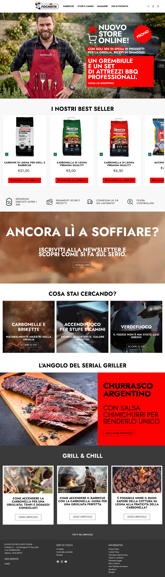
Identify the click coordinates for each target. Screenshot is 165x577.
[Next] (160, 55)
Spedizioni (112, 569)
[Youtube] (65, 561)
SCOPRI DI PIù (28, 345)
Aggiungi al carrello (26, 180)
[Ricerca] (148, 6)
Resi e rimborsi (114, 563)
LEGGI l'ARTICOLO (28, 517)
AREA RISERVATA (11, 558)
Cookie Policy (114, 552)
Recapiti (59, 555)
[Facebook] (57, 561)
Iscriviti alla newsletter (64, 552)
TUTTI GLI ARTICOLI (82, 534)
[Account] (153, 6)
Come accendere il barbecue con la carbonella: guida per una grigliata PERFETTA (82, 501)
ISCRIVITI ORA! (82, 265)
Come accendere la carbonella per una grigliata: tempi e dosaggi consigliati (28, 503)
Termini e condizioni (116, 557)
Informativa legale (115, 560)
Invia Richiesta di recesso (118, 566)
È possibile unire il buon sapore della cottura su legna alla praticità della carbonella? (137, 502)
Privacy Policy (114, 549)
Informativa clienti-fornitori (118, 555)
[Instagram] (61, 561)
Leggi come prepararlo (119, 433)
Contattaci (60, 549)
